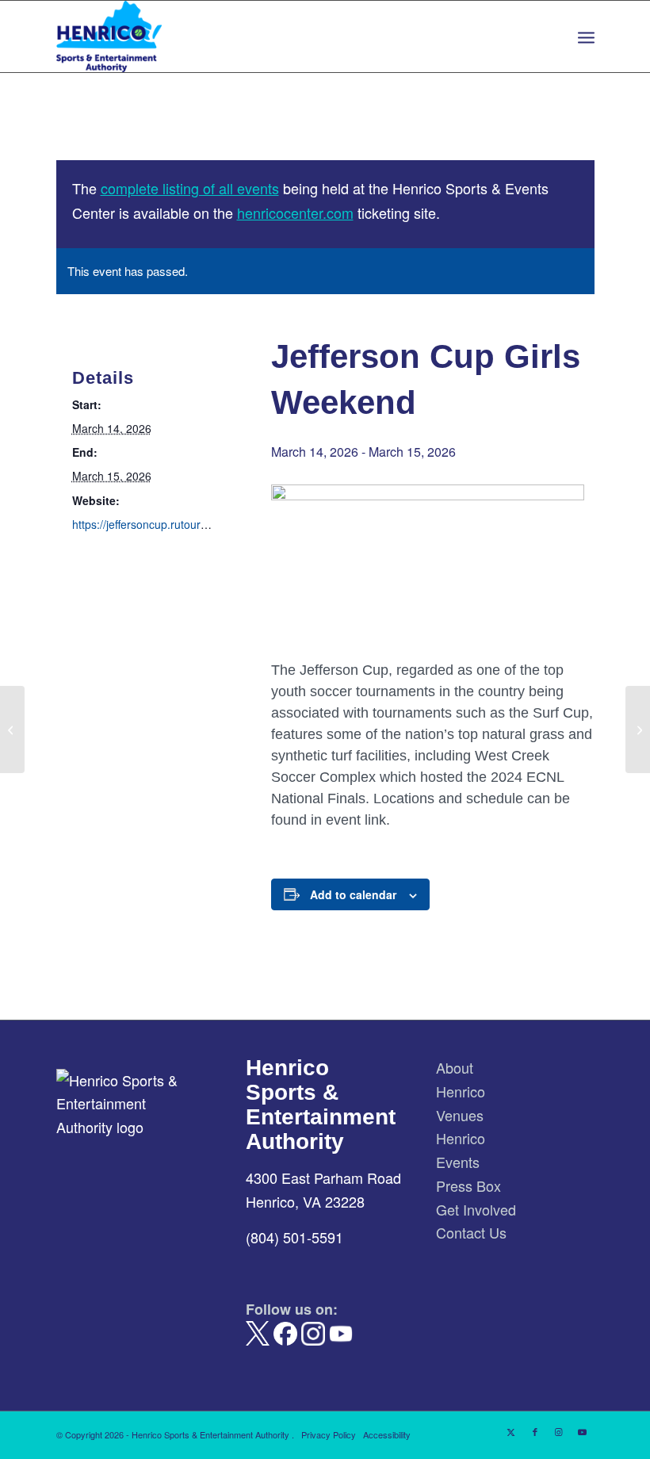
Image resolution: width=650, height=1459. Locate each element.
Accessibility (387, 1434)
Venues (460, 1115)
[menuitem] (586, 36)
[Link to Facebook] (535, 1431)
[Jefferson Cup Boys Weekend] (12, 729)
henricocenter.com (295, 212)
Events (458, 1161)
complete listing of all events (190, 188)
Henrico (460, 1091)
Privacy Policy (328, 1434)
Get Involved (476, 1209)
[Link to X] (511, 1431)
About (454, 1067)
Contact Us (471, 1232)
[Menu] (586, 36)
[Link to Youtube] (583, 1431)
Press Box (468, 1185)
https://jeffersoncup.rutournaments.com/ (172, 524)
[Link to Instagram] (559, 1431)
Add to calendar (353, 894)
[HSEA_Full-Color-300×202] (109, 36)
